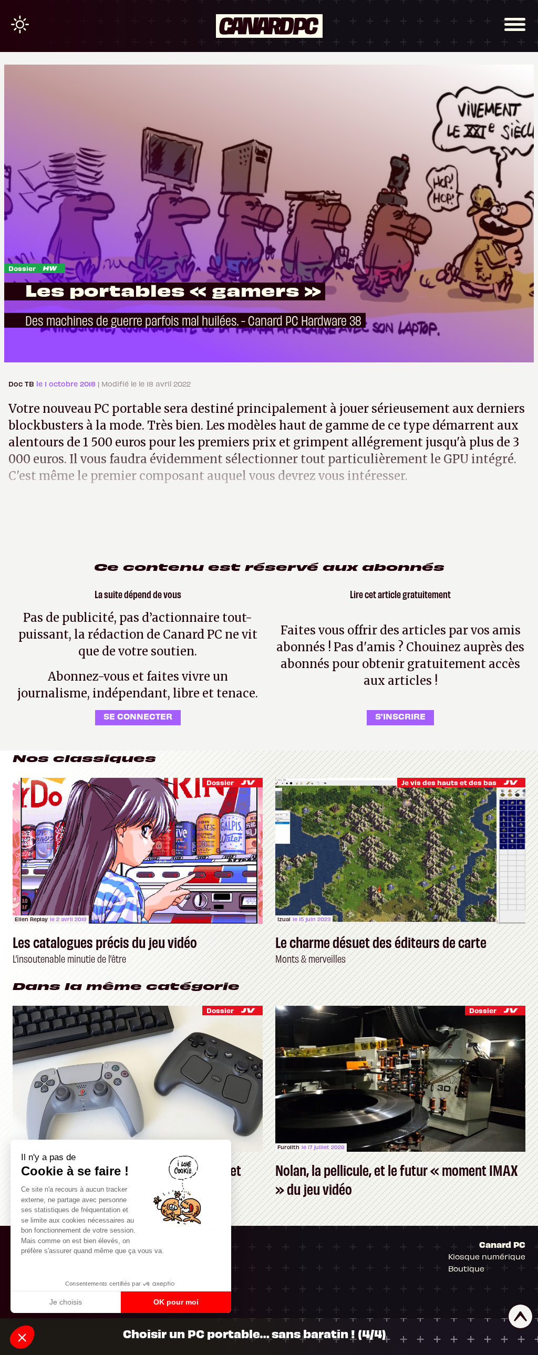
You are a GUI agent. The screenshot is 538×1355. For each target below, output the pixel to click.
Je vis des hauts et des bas (448, 782)
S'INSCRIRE (400, 716)
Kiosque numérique (486, 1256)
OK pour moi (176, 1302)
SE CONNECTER (138, 716)
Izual (284, 919)
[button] (22, 1337)
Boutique (466, 1268)
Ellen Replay (31, 919)
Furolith (288, 1147)
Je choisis (65, 1302)
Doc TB (22, 383)
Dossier (22, 268)
